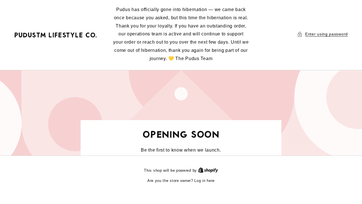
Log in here (204, 180)
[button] (322, 34)
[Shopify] (208, 170)
